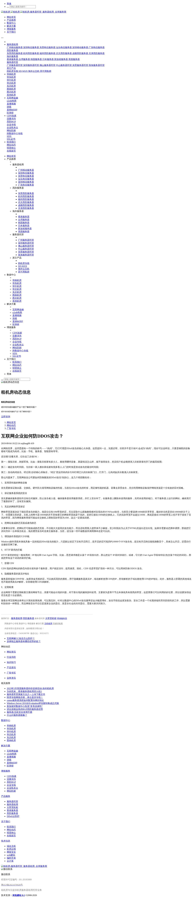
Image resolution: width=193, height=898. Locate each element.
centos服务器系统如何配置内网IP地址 (25, 700)
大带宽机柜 (51, 618)
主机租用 (48, 623)
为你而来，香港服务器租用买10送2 (24, 691)
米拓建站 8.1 (18, 895)
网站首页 (11, 156)
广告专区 (11, 428)
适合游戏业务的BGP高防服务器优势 (25, 709)
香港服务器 (62, 618)
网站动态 (11, 425)
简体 (9, 3)
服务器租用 (16, 618)
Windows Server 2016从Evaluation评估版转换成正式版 (33, 703)
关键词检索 (58, 623)
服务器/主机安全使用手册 (19, 712)
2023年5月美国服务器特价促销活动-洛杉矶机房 (30, 688)
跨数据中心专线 (11, 623)
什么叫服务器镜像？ (17, 715)
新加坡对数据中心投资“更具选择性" (25, 706)
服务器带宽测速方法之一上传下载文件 (26, 694)
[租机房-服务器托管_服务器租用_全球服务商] (10, 12)
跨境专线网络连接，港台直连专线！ (25, 697)
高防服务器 (28, 618)
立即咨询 (5, 416)
